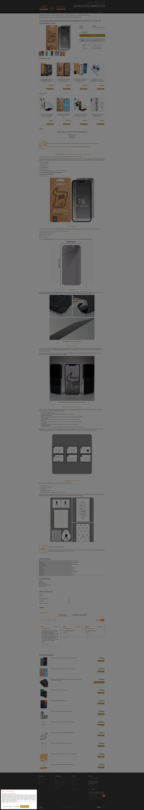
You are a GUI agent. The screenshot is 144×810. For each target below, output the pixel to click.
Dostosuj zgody (16, 806)
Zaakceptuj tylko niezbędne (7, 806)
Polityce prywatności (23, 801)
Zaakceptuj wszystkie (24, 806)
